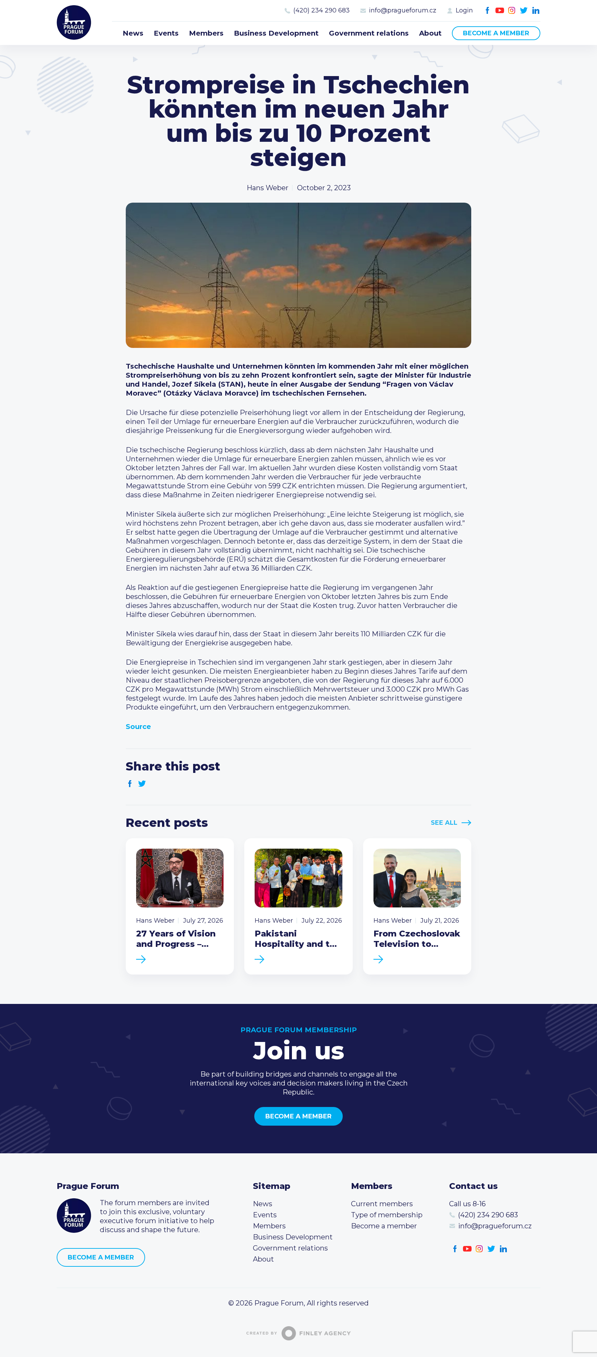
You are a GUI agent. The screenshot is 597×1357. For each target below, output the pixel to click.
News (133, 33)
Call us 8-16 (467, 1204)
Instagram (512, 10)
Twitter (524, 10)
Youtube (499, 10)
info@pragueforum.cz (402, 10)
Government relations (369, 33)
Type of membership (387, 1215)
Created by (261, 1333)
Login (464, 10)
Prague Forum (74, 22)
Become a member (496, 33)
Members (206, 33)
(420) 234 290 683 (321, 10)
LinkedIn (536, 10)
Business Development (276, 33)
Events (166, 33)
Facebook (487, 10)
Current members (382, 1204)
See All (444, 823)
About (430, 33)
